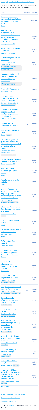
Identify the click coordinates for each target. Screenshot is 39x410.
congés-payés (4, 316)
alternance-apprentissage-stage (8, 66)
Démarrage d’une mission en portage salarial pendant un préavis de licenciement (11, 113)
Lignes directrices (20, 394)
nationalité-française (6, 331)
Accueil (3, 394)
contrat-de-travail (5, 69)
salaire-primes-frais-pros (7, 68)
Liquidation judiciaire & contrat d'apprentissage (10, 75)
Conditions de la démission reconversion (10, 299)
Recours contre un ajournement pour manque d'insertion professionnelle (11, 324)
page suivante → (6, 386)
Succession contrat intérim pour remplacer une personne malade (11, 232)
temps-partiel (12, 316)
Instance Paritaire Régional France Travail (10, 277)
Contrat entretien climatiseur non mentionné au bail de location (9, 265)
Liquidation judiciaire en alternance (10, 59)
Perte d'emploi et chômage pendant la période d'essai (11, 160)
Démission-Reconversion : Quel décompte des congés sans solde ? (11, 209)
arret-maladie (4, 345)
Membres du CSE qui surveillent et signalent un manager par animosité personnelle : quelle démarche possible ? (11, 374)
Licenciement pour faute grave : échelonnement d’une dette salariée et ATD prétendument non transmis (11, 144)
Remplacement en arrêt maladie (10, 181)
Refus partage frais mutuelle (8, 242)
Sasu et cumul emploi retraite (9, 362)
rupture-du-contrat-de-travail (8, 83)
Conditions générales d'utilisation (10, 398)
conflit (5, 383)
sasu (14, 365)
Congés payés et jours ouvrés (9, 310)
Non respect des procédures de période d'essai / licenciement (9, 98)
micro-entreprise (10, 282)
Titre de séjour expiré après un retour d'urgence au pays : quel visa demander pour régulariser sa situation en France (11, 193)
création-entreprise (6, 356)
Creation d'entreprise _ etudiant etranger (10, 351)
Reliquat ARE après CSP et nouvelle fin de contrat (11, 288)
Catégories (10, 394)
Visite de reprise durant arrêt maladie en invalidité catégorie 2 (11, 338)
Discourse (11, 405)
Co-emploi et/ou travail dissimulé (10, 221)
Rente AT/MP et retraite (10, 89)
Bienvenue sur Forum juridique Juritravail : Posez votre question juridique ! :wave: (11, 20)
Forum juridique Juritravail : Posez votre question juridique (17, 2)
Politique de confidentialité (8, 401)
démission (8, 304)
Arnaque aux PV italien (10, 123)
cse (2, 383)
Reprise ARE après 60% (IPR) (10, 131)
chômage (9, 135)
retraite (17, 365)
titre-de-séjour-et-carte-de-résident (9, 202)
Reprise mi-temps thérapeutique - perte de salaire (10, 171)
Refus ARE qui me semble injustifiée (10, 49)
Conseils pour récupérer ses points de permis (10, 251)
